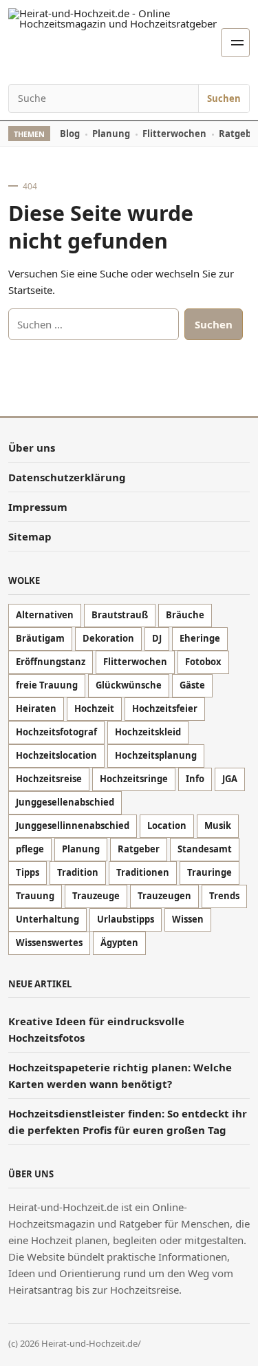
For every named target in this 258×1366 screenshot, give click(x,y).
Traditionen (142, 872)
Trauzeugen (164, 896)
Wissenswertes (49, 942)
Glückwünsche (129, 685)
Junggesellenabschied (65, 802)
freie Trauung (47, 685)
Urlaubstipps (125, 919)
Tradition (77, 872)
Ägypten (119, 942)
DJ (157, 638)
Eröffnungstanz (50, 661)
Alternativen (45, 615)
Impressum (37, 507)
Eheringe (200, 638)
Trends (224, 896)
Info (195, 779)
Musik (217, 825)
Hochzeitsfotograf (56, 732)
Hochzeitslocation (56, 755)
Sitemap (30, 536)
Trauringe (209, 872)
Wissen (188, 919)
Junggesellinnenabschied (72, 825)
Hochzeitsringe (134, 779)
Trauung (35, 896)
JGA (229, 779)
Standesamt (205, 849)
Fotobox (203, 661)
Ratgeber (139, 849)
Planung (111, 133)
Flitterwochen (174, 133)
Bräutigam (40, 638)
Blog (70, 133)
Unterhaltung (47, 919)
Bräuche (185, 615)
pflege (30, 849)
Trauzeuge (96, 896)
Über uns (31, 447)
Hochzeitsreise (49, 779)
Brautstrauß (120, 615)
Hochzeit (94, 708)
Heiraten (36, 708)
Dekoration (108, 638)
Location (166, 825)
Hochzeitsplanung (156, 755)
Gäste (192, 685)
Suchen (224, 98)
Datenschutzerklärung (67, 477)
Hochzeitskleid (148, 732)
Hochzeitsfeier (164, 708)
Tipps (27, 872)
